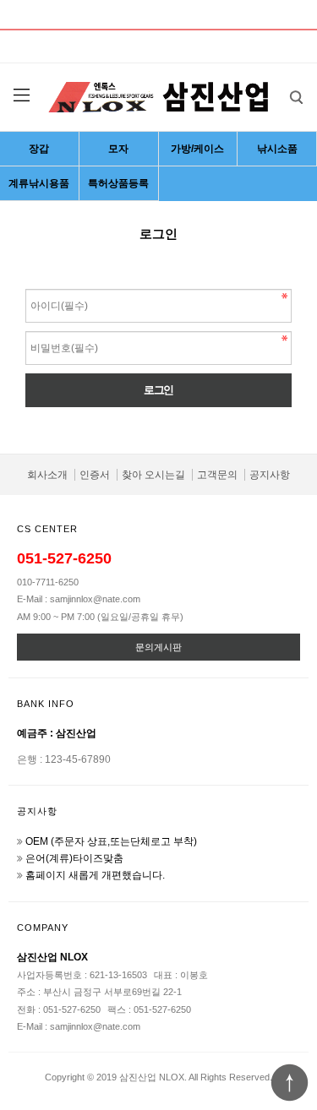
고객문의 (217, 475)
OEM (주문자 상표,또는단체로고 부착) (111, 841)
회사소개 (47, 475)
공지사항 (269, 475)
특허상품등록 (118, 183)
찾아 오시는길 (153, 475)
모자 (118, 149)
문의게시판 (158, 647)
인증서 (94, 475)
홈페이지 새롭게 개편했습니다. (95, 875)
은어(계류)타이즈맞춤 (74, 858)
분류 (21, 95)
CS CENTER (47, 529)
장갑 (39, 149)
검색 (296, 97)
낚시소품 (277, 149)
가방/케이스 (197, 149)
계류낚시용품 (38, 183)
